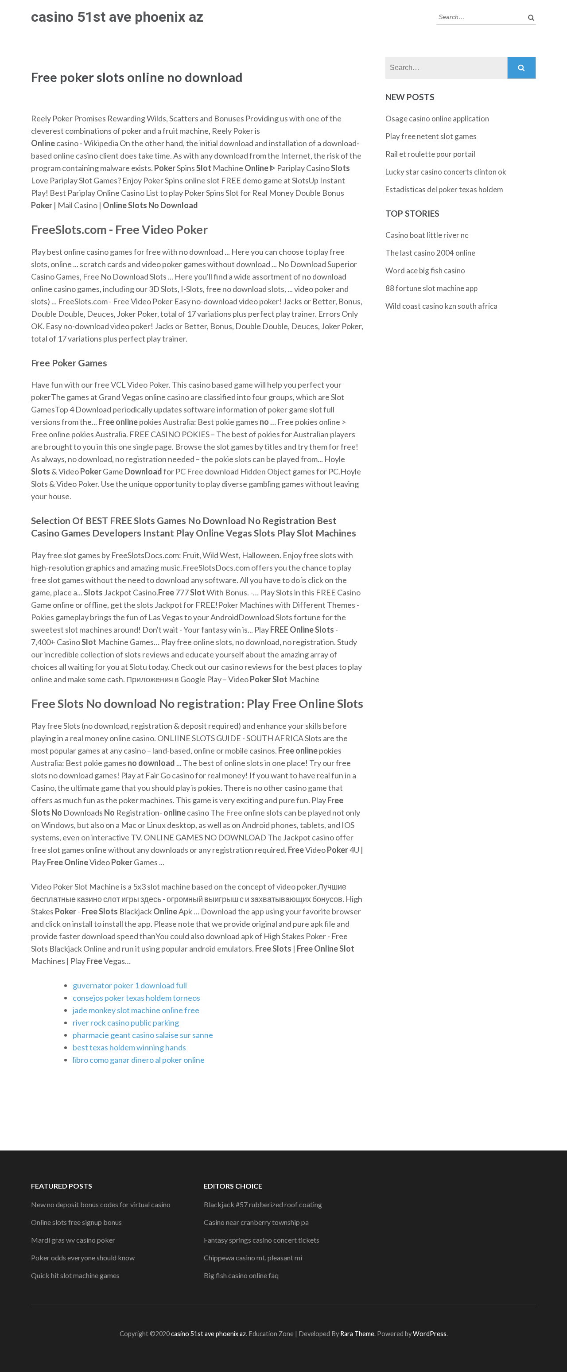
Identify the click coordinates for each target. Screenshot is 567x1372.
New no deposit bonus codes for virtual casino (101, 1204)
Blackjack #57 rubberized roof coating (263, 1204)
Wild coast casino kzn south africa (441, 306)
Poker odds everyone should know (83, 1257)
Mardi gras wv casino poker (73, 1240)
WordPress (430, 1333)
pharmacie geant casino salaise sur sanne (143, 1035)
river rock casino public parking (126, 1022)
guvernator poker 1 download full (130, 985)
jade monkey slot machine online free (136, 1010)
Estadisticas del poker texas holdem (444, 189)
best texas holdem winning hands (129, 1047)
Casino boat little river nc (426, 235)
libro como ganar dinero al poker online (139, 1060)
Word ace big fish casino (425, 270)
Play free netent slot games (431, 136)
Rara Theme (357, 1333)
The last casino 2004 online (430, 252)
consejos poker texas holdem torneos (136, 998)
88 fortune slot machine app (431, 288)
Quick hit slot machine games (75, 1275)
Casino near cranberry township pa (256, 1222)
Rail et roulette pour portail (430, 154)
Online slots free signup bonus (76, 1222)
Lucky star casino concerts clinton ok (445, 171)
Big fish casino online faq (241, 1275)
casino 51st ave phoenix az (117, 16)
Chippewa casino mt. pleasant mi (253, 1257)
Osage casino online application (437, 118)
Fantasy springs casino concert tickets (261, 1240)
